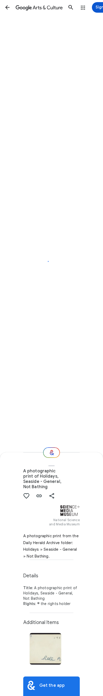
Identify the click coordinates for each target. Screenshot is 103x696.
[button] (7, 7)
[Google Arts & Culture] (39, 7)
